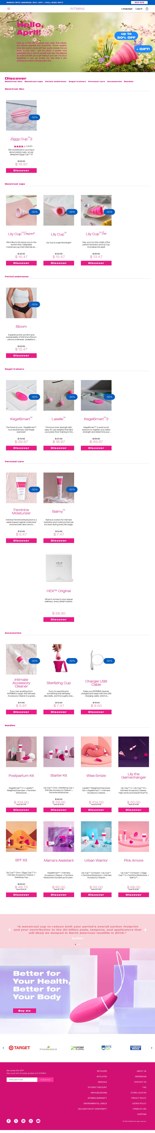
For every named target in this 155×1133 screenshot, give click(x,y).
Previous (9, 930)
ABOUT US (141, 1071)
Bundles (128, 81)
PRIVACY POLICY (138, 1098)
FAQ (144, 1087)
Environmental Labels (95, 1103)
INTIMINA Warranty (97, 1098)
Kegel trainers (77, 81)
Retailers (102, 1071)
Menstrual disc (13, 81)
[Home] (77, 9)
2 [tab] (77, 944)
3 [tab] (79, 944)
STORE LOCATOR (138, 1093)
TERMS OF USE (139, 1109)
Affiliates (102, 1076)
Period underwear (56, 81)
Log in (139, 9)
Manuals (102, 1082)
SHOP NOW (139, 3)
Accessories (114, 81)
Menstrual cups (34, 81)
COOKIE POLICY (139, 1103)
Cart (147, 8)
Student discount (97, 1087)
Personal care (96, 81)
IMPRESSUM (140, 1076)
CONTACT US (140, 1082)
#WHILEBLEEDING (99, 1093)
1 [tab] (75, 944)
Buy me (24, 1010)
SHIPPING (141, 1114)
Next (145, 930)
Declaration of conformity (92, 1109)
